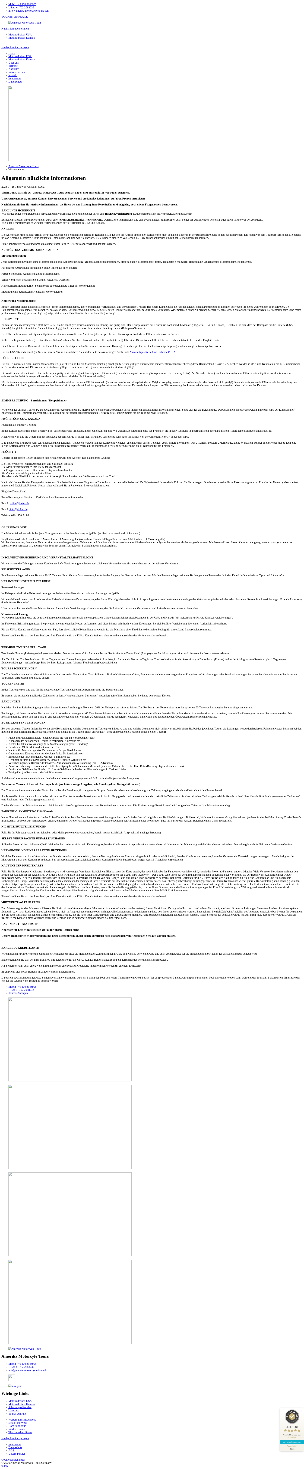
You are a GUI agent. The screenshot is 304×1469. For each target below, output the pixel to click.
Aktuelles (13, 68)
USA (21, 989)
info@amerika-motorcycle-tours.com (28, 10)
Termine (13, 65)
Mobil (22, 986)
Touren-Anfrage (17, 1413)
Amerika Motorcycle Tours (23, 166)
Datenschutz (15, 81)
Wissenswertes (16, 72)
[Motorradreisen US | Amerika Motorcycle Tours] (24, 22)
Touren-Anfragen (18, 993)
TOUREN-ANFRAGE (14, 16)
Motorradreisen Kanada (21, 37)
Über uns (13, 62)
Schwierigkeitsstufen (19, 1407)
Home (11, 53)
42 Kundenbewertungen (292, 1442)
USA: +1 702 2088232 (21, 7)
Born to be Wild (17, 1425)
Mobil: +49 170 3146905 (22, 4)
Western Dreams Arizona (22, 1419)
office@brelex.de (19, 503)
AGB (11, 1450)
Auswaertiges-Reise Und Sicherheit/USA (152, 352)
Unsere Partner (16, 1453)
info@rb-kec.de (18, 509)
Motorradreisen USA (20, 34)
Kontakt (12, 75)
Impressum (14, 78)
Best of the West (17, 1422)
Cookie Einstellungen (13, 1459)
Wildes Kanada (16, 1429)
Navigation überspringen (15, 28)
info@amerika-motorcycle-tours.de (27, 1370)
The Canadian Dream (20, 1432)
